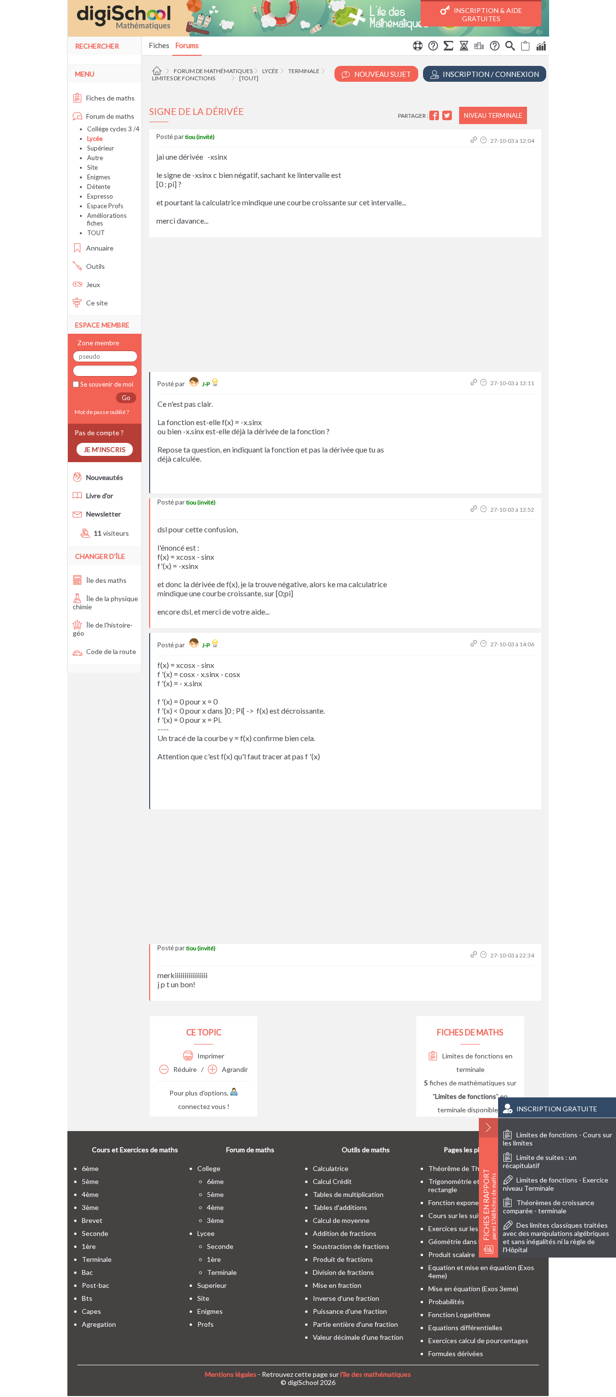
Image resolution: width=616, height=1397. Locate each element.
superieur (212, 1285)
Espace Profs (105, 206)
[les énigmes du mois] (464, 47)
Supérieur (100, 148)
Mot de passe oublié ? (101, 411)
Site (92, 167)
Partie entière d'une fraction (355, 1324)
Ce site (96, 303)
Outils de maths (366, 1149)
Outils (95, 266)
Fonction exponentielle (463, 1202)
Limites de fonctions (183, 78)
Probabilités (446, 1301)
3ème (90, 1207)
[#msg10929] (474, 140)
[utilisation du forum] (418, 47)
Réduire (184, 1069)
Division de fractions (343, 1272)
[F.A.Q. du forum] (433, 47)
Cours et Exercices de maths (135, 1149)
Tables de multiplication (348, 1194)
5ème (90, 1181)
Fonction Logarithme (459, 1314)
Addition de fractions (344, 1233)
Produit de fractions (343, 1259)
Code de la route (110, 651)
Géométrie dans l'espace (465, 1241)
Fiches (159, 45)
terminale (97, 1259)
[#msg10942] (474, 509)
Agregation (99, 1324)
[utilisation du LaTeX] (448, 47)
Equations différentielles (465, 1327)
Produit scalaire (451, 1254)
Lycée (270, 71)
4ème (90, 1194)
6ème (90, 1168)
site (203, 1298)
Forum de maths (109, 116)
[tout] (248, 78)
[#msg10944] (474, 644)
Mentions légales (231, 1374)
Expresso (100, 196)
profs (205, 1324)
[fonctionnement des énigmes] (495, 47)
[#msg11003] (474, 955)
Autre (95, 158)
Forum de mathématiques (213, 71)
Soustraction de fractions (351, 1246)
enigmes (210, 1311)
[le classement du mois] (479, 47)
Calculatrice (330, 1168)
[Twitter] (448, 115)
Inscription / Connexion (490, 74)
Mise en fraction (337, 1285)
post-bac (95, 1285)
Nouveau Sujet (382, 74)
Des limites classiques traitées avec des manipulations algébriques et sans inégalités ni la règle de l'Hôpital (556, 1237)
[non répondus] (525, 47)
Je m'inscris (105, 449)
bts (87, 1298)
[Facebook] (435, 115)
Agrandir (234, 1069)
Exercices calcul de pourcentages (478, 1340)
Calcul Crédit (332, 1181)
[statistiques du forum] (541, 47)
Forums (187, 45)
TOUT (96, 233)
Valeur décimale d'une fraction (358, 1337)
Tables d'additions (340, 1207)
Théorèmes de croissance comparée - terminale (548, 1206)
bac (87, 1272)
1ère (89, 1246)
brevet (92, 1220)
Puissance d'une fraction (350, 1311)
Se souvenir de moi (106, 384)
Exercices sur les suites (463, 1228)
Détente (98, 186)
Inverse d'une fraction (346, 1298)
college (208, 1168)
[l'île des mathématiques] (308, 18)
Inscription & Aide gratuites (487, 14)
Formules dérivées (455, 1353)
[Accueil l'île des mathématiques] (158, 71)
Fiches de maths (110, 98)
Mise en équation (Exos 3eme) (473, 1288)
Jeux (92, 284)
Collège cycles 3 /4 (113, 129)
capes (91, 1311)
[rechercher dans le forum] (510, 47)
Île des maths (106, 580)
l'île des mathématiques (375, 1374)
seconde (95, 1233)
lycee (206, 1233)
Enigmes (98, 177)
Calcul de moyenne (341, 1220)
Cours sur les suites (458, 1215)
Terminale (304, 71)
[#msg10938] (474, 383)
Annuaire (99, 248)
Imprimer (210, 1056)
